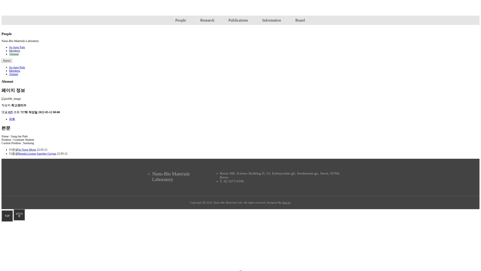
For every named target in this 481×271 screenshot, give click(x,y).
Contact (354, 8)
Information (271, 20)
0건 (10, 112)
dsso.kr (286, 202)
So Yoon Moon (27, 149)
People (180, 20)
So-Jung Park (17, 47)
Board (300, 20)
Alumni (14, 54)
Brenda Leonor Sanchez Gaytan (37, 153)
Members (14, 50)
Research (207, 20)
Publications (238, 20)
